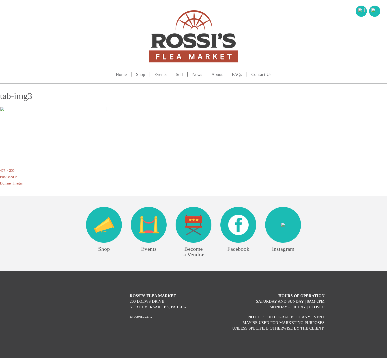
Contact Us (261, 74)
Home (121, 74)
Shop (140, 74)
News (197, 74)
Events (160, 74)
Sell (179, 74)
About (217, 74)
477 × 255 (7, 170)
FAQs (237, 74)
